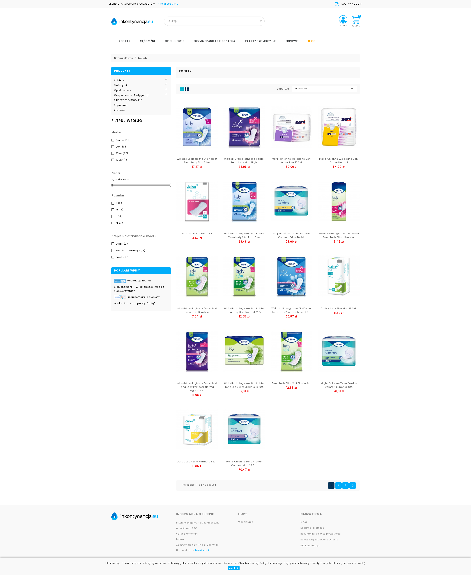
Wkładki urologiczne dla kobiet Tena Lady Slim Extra (197, 160)
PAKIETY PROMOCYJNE (260, 41)
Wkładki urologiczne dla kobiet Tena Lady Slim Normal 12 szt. (244, 310)
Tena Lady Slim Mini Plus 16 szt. (291, 383)
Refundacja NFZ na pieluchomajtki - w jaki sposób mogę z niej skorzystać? (139, 286)
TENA (122, 153)
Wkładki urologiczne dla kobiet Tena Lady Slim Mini (197, 310)
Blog (312, 41)
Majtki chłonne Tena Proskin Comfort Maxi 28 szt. (244, 463)
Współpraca (245, 521)
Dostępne (324, 89)
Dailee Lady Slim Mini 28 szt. (339, 308)
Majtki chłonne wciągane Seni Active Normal (339, 160)
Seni (121, 146)
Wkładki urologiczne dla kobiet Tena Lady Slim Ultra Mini (339, 235)
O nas (304, 521)
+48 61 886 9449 (168, 3)
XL (119, 223)
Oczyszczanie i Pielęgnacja (214, 41)
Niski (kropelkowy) (130, 250)
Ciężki (122, 244)
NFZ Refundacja (310, 545)
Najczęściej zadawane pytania (319, 539)
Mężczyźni (147, 41)
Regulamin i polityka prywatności (320, 533)
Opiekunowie (174, 41)
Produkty (122, 71)
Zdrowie (292, 41)
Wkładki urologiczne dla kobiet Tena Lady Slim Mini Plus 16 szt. (244, 385)
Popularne (121, 105)
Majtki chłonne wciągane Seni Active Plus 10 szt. (291, 160)
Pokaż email (202, 550)
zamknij (233, 568)
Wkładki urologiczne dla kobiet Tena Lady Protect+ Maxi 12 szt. (291, 310)
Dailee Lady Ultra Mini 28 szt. (197, 233)
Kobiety (124, 41)
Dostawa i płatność (312, 527)
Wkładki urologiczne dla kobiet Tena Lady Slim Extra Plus (244, 235)
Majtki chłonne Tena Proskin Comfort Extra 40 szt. (291, 235)
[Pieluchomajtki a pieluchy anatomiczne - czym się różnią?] (120, 297)
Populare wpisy (127, 270)
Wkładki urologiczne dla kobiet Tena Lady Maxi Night (244, 160)
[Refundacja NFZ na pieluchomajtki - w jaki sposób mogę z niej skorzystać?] (120, 280)
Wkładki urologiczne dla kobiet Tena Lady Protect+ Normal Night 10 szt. (197, 386)
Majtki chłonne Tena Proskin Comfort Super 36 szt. (339, 385)
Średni (123, 257)
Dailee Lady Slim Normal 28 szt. (197, 461)
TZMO (121, 160)
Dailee (122, 140)
